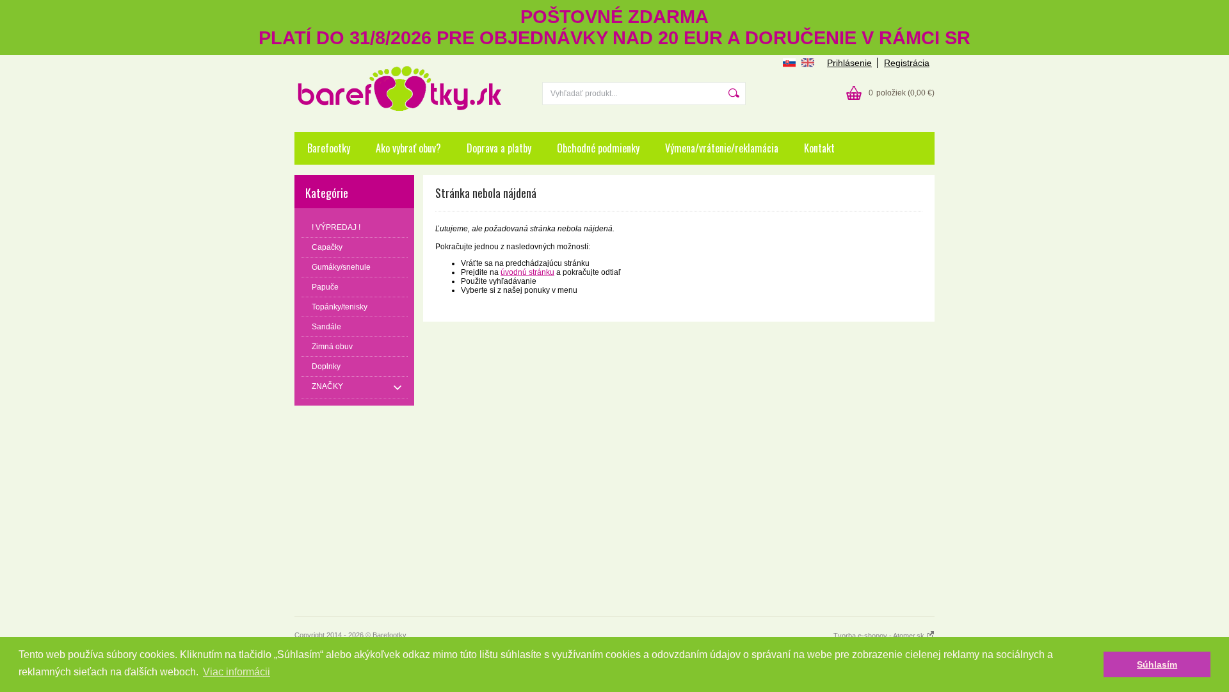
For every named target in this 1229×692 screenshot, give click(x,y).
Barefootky (328, 148)
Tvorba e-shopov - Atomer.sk (879, 635)
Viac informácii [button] (236, 671)
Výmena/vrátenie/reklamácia (721, 148)
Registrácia (906, 63)
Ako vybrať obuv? (408, 148)
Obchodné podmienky (598, 148)
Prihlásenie (849, 63)
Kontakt (819, 148)
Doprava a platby (499, 148)
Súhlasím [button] (1157, 664)
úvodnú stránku (527, 272)
